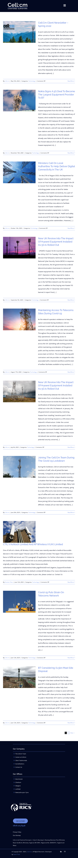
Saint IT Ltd (16, 854)
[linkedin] (60, 851)
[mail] (64, 851)
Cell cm (7, 81)
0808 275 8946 (19, 826)
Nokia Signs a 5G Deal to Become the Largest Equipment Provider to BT (56, 94)
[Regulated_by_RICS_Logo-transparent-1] (21, 801)
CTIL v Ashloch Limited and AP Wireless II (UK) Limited (33, 544)
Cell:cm (29, 852)
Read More (71, 81)
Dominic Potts (9, 582)
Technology (32, 81)
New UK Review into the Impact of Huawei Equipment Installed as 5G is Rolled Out (55, 241)
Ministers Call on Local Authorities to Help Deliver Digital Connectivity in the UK (56, 166)
